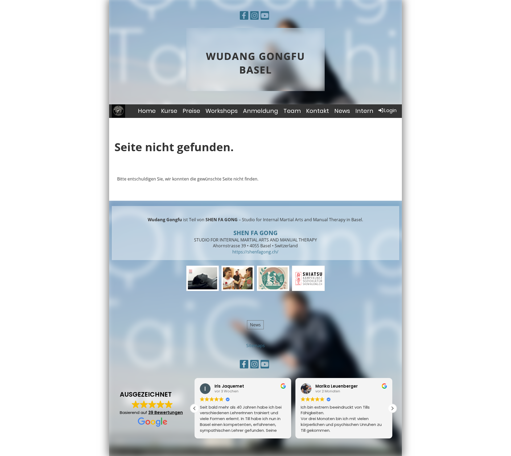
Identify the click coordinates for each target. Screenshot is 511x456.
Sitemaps (255, 345)
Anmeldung (260, 111)
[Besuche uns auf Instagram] (254, 16)
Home (147, 111)
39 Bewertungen (165, 412)
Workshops (221, 111)
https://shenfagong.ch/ (255, 252)
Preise (191, 111)
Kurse (169, 111)
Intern (364, 111)
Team (292, 111)
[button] (392, 408)
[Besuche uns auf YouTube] (265, 16)
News (342, 111)
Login (390, 110)
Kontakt (317, 111)
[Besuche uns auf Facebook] (244, 16)
